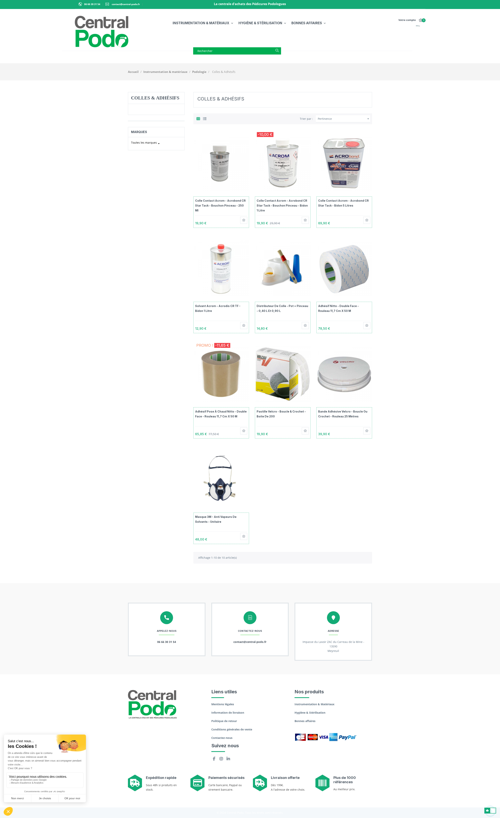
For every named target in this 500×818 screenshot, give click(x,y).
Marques (139, 132)
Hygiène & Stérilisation (310, 712)
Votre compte (407, 20)
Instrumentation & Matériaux (314, 704)
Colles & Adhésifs (155, 97)
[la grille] (198, 118)
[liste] (205, 118)
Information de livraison (227, 712)
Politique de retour (224, 721)
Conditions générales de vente (231, 729)
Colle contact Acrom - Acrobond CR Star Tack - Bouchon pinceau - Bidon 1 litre (282, 205)
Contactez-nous (221, 738)
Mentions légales (222, 704)
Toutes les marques (146, 143)
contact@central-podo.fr (125, 4)
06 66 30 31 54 (92, 4)
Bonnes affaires (305, 721)
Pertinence (344, 119)
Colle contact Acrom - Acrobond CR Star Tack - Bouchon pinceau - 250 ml (220, 205)
